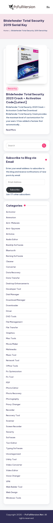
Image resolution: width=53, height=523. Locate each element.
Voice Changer (13, 475)
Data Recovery (13, 272)
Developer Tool (13, 289)
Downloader (12, 305)
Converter (11, 267)
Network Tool (12, 360)
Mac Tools (11, 338)
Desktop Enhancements (17, 283)
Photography (12, 399)
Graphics (10, 333)
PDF (8, 382)
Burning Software (14, 256)
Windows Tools (13, 498)
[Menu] (48, 7)
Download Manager (15, 300)
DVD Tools (11, 316)
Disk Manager (12, 294)
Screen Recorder (14, 426)
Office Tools (12, 365)
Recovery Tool (13, 415)
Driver (9, 311)
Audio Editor (12, 239)
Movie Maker (12, 344)
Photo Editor (12, 388)
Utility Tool (11, 459)
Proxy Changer (13, 404)
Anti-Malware (13, 223)
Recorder (10, 410)
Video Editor (12, 470)
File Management (14, 322)
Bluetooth (11, 250)
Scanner (10, 420)
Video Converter (14, 464)
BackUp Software (14, 245)
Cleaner (10, 261)
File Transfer (12, 327)
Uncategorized (13, 454)
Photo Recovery (13, 393)
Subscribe (15, 189)
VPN (8, 481)
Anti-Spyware (13, 228)
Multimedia (11, 349)
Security (12, 88)
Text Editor (11, 443)
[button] (44, 146)
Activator (10, 212)
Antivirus (10, 234)
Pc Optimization (14, 371)
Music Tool (11, 355)
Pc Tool (9, 377)
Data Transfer (13, 278)
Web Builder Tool (14, 487)
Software (10, 437)
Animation (11, 217)
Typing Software (14, 448)
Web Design (12, 492)
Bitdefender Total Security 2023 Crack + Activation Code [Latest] (25, 98)
